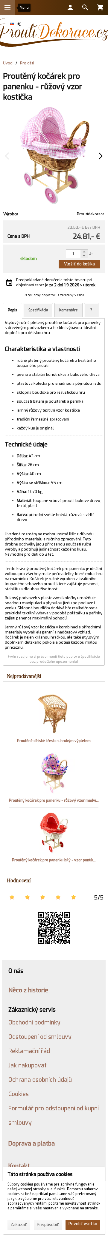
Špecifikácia (38, 310)
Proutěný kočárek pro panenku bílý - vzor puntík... (54, 860)
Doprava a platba (31, 1143)
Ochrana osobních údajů (40, 1080)
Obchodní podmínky (34, 1022)
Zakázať (18, 1225)
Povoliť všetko (83, 1224)
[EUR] (19, 23)
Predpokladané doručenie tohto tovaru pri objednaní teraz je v (55, 282)
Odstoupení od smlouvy (40, 1037)
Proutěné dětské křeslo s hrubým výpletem (54, 740)
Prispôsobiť (48, 1225)
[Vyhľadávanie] (85, 7)
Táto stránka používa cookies (39, 1174)
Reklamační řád (29, 1051)
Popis (12, 310)
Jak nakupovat (27, 1065)
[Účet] (70, 7)
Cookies (18, 1094)
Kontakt (19, 1166)
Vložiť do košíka (79, 264)
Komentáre (68, 310)
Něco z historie (28, 990)
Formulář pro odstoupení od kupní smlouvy (53, 1115)
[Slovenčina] (12, 23)
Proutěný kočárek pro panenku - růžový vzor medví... (54, 800)
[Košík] (100, 7)
